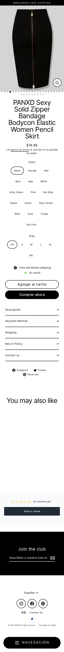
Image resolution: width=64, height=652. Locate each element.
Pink (33, 192)
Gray (30, 213)
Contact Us (36, 612)
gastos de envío (20, 149)
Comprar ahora (32, 295)
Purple (44, 213)
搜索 (23, 612)
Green (28, 203)
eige (30, 181)
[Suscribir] (52, 558)
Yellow (13, 203)
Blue (18, 181)
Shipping (10, 332)
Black (17, 170)
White (43, 181)
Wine (17, 213)
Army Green (16, 192)
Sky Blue (48, 192)
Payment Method (16, 321)
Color (32, 162)
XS (12, 244)
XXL (31, 255)
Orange (32, 170)
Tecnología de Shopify (47, 625)
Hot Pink (31, 224)
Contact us (12, 355)
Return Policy (14, 343)
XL (50, 244)
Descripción (13, 309)
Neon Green (46, 203)
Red (46, 170)
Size (32, 236)
